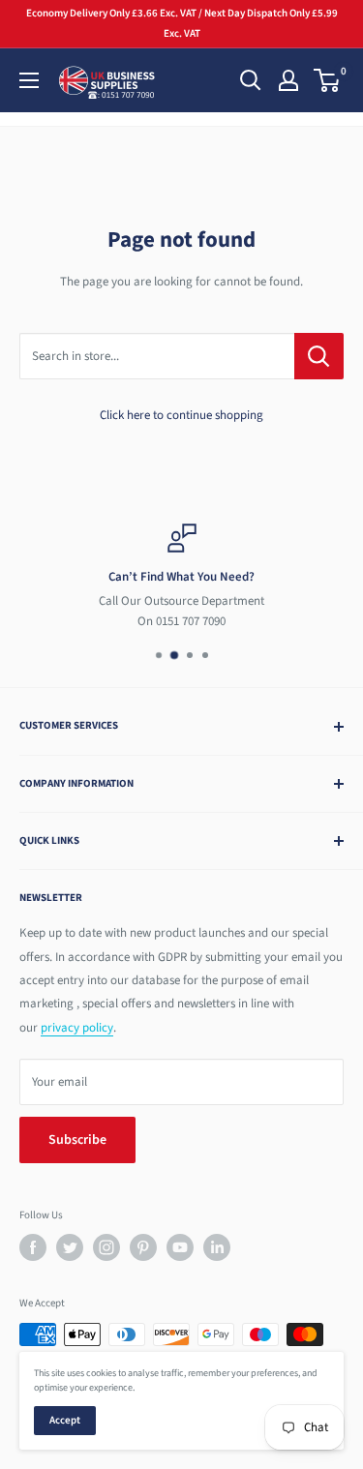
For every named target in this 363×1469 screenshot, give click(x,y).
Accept (64, 1420)
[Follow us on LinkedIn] (216, 1247)
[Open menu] (29, 80)
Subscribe (77, 1140)
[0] (328, 80)
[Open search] (250, 80)
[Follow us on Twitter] (69, 1247)
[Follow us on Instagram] (106, 1247)
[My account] (288, 80)
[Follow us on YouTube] (180, 1247)
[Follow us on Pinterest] (143, 1247)
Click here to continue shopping (181, 415)
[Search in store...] (319, 356)
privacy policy (77, 1027)
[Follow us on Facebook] (32, 1247)
